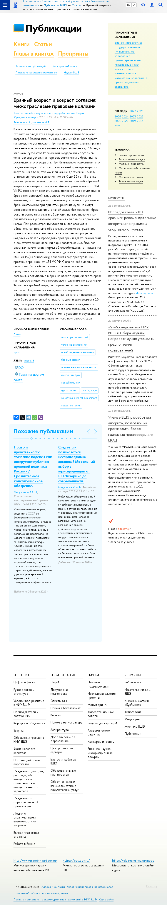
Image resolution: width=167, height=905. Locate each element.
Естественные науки (132, 159)
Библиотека (133, 682)
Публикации (53, 28)
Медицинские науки (131, 164)
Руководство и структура (24, 692)
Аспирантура (59, 730)
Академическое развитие (99, 732)
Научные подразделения (98, 684)
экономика (122, 86)
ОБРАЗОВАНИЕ (63, 675)
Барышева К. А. (22, 122)
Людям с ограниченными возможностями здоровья (24, 819)
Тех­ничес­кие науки (131, 181)
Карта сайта (106, 899)
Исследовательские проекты (102, 695)
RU (128, 4)
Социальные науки (131, 177)
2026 (140, 111)
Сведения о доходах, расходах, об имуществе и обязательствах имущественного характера (28, 781)
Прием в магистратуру (66, 722)
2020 (125, 121)
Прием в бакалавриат (65, 708)
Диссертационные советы (101, 714)
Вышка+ (55, 715)
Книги (21, 44)
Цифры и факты (24, 682)
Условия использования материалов (90, 887)
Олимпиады (58, 701)
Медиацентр (133, 719)
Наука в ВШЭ (71, 72)
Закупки (19, 730)
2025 (118, 116)
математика (122, 78)
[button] (31, 438)
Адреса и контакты (53, 887)
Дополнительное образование (62, 739)
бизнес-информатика (128, 42)
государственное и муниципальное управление (127, 51)
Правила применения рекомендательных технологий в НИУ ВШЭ (55, 899)
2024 (125, 116)
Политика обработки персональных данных (40, 893)
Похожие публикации (43, 431)
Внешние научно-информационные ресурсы (100, 753)
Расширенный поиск (65, 66)
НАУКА (94, 675)
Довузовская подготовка (59, 692)
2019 (133, 121)
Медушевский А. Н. (25, 492)
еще (117, 125)
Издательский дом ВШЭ (137, 692)
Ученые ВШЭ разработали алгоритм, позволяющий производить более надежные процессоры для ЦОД (130, 429)
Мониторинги (97, 705)
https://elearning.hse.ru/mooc (133, 860)
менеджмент (139, 78)
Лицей (54, 682)
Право (16, 334)
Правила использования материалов (36, 72)
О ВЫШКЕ (21, 675)
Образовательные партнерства (63, 772)
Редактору (151, 886)
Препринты (73, 53)
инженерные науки (127, 64)
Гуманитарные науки (132, 155)
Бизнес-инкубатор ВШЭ (63, 761)
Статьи (43, 44)
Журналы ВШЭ (135, 726)
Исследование (145, 293)
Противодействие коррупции (26, 762)
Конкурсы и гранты (101, 741)
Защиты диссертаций (102, 723)
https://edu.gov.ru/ (76, 860)
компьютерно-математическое (125, 71)
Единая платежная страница (26, 834)
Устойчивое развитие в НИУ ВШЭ (28, 703)
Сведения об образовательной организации (25, 802)
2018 (140, 121)
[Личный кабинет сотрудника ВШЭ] (152, 5)
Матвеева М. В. (41, 122)
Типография (133, 712)
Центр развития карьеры (61, 750)
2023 (133, 116)
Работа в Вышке (24, 844)
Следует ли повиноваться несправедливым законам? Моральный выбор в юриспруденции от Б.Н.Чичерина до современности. (76, 464)
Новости (116, 198)
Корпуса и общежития (29, 723)
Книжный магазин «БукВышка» (137, 703)
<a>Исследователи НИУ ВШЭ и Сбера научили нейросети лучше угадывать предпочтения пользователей (131, 338)
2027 (133, 111)
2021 (118, 121)
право (119, 82)
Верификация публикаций (30, 66)
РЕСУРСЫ (133, 675)
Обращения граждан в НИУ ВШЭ (29, 739)
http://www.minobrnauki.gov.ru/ (35, 860)
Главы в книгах (33, 53)
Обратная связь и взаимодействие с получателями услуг (64, 785)
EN (134, 4)
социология (131, 82)
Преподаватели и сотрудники (25, 714)
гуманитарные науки (128, 60)
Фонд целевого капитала (24, 751)
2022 (140, 116)
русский (29, 360)
